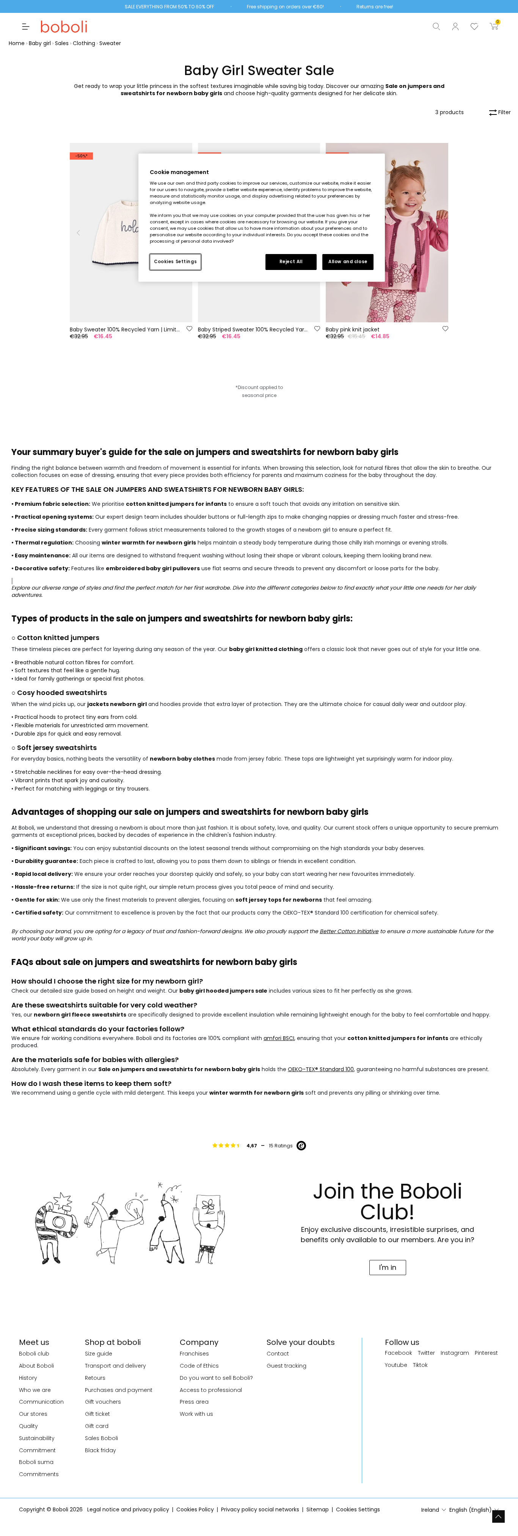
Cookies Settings (175, 262)
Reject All (291, 262)
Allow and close (347, 262)
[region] (261, 218)
